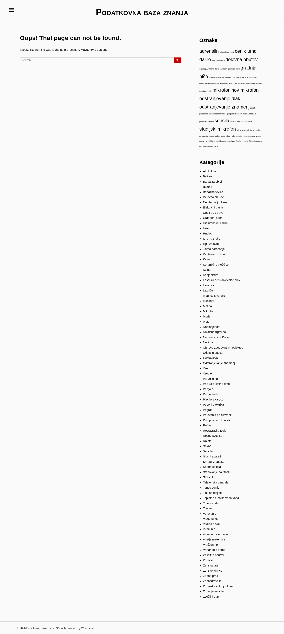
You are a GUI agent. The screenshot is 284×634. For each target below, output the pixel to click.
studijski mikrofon (217, 129)
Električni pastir (213, 207)
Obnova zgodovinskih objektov (223, 347)
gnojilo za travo (234, 69)
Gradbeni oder (212, 218)
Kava (206, 259)
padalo (253, 108)
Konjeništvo (210, 275)
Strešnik (208, 477)
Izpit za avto (211, 244)
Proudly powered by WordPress (75, 628)
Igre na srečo (211, 238)
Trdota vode (211, 503)
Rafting (207, 425)
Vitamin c (209, 529)
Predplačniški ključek (216, 420)
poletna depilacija (249, 114)
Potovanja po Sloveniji (217, 415)
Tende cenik (211, 487)
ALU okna (209, 171)
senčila (221, 120)
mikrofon (221, 90)
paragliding (203, 114)
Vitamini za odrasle (215, 534)
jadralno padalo (213, 83)
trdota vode (230, 136)
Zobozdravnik (212, 581)
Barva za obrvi (212, 181)
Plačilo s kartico (213, 399)
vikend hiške (210, 141)
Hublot (207, 233)
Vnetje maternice (214, 539)
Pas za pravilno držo (216, 384)
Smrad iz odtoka (213, 461)
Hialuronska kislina (215, 223)
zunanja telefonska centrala (237, 141)
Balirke (207, 176)
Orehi (206, 368)
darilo (205, 59)
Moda (206, 316)
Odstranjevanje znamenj (219, 363)
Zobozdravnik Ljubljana (218, 586)
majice (259, 83)
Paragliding (210, 378)
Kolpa (207, 269)
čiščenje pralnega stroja (208, 146)
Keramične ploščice (216, 264)
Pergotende (210, 394)
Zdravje (208, 560)
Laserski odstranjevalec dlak (221, 280)
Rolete (207, 441)
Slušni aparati (212, 456)
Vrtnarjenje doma (214, 549)
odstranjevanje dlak (219, 98)
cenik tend (246, 51)
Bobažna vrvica (213, 192)
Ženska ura (210, 565)
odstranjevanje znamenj (224, 107)
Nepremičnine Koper (216, 337)
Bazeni (207, 186)
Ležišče (208, 290)
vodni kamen (220, 141)
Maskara (208, 301)
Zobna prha (210, 576)
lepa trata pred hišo (249, 83)
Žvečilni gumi (211, 596)
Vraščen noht (211, 544)
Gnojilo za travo (213, 212)
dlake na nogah (221, 69)
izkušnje (245, 77)
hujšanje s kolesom (216, 77)
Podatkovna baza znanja (40, 628)
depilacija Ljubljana (206, 69)
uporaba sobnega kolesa (245, 136)
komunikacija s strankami (230, 83)
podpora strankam (234, 114)
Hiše (206, 228)
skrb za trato (235, 122)
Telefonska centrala (215, 482)
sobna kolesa (246, 122)
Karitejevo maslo (214, 254)
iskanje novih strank (233, 77)
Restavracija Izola (214, 430)
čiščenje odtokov (256, 141)
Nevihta (208, 342)
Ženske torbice (212, 570)
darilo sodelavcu (218, 60)
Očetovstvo (210, 358)
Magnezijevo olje (214, 295)
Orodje (207, 373)
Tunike (207, 508)
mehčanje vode (205, 91)
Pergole (208, 389)
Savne (207, 446)
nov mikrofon (245, 90)
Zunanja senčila (213, 591)
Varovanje (209, 513)
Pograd (208, 410)
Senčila (208, 451)
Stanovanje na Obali (216, 472)
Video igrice (210, 518)
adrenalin (209, 51)
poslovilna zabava (206, 122)
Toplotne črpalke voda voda (221, 498)
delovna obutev (241, 59)
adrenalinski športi (227, 52)
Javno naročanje (214, 249)
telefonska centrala (244, 130)
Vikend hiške (211, 524)
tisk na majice (214, 136)
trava (223, 136)
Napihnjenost (211, 327)
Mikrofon (208, 311)
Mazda (207, 306)
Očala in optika (213, 352)
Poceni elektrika (213, 404)
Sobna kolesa (212, 467)
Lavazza (208, 285)
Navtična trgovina (214, 332)
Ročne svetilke (212, 435)
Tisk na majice (212, 493)
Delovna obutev (213, 197)
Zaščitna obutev (213, 555)
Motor (207, 321)
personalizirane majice (217, 114)
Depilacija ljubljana (215, 202)
